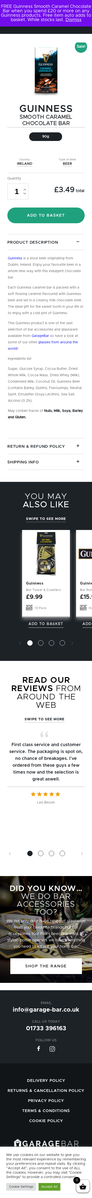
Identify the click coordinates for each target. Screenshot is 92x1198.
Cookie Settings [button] (21, 1186)
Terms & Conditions (46, 1111)
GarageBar (40, 336)
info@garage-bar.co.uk (46, 1010)
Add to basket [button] (46, 624)
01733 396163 (46, 1028)
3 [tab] (51, 643)
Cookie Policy (46, 1121)
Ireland (24, 164)
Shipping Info (23, 462)
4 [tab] (62, 643)
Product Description (32, 242)
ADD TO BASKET (46, 215)
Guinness (46, 109)
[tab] (46, 336)
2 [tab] (40, 643)
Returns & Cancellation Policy (46, 1091)
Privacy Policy (46, 1101)
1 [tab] (30, 643)
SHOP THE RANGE (46, 966)
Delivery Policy (46, 1081)
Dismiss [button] (73, 20)
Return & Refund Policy (36, 446)
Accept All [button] (49, 1186)
